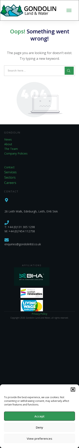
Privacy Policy (39, 314)
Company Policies (16, 153)
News (8, 139)
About (8, 144)
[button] (73, 389)
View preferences (39, 438)
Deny (39, 427)
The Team (11, 149)
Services (10, 172)
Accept (39, 416)
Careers (10, 182)
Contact (9, 167)
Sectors (10, 177)
